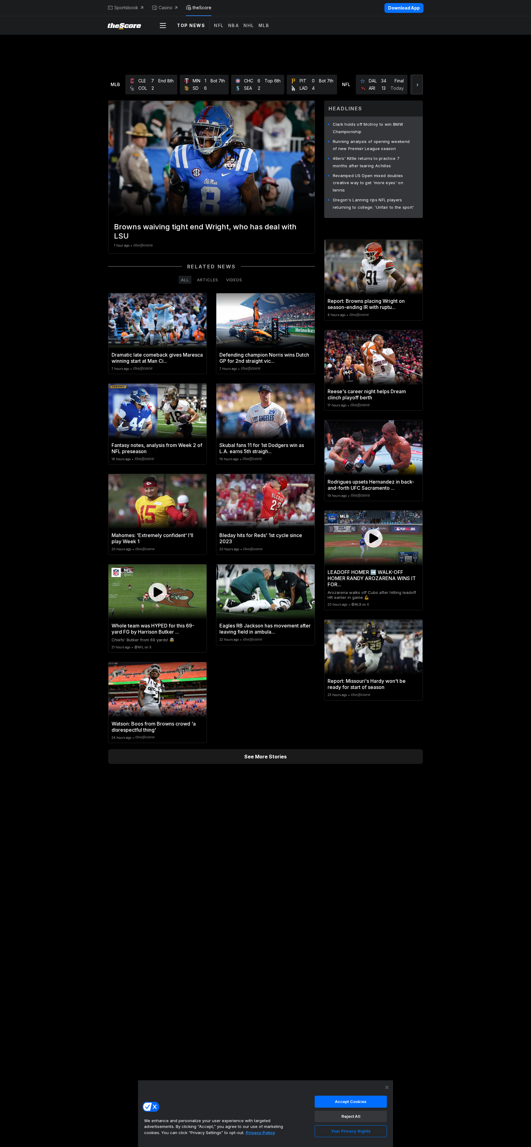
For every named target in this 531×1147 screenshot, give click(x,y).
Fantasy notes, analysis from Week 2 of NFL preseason (157, 448)
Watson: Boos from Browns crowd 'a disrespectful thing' (154, 727)
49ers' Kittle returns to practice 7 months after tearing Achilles (366, 162)
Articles (207, 279)
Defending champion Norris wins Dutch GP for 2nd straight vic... (264, 358)
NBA (233, 25)
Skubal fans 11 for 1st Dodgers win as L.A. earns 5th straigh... (261, 448)
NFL (219, 25)
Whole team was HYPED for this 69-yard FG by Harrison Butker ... (153, 629)
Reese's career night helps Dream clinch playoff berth (367, 394)
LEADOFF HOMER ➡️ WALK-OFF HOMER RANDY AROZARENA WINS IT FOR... (372, 578)
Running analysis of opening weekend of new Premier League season (371, 145)
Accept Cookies (351, 1101)
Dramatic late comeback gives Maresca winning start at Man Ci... (157, 358)
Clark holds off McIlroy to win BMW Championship (368, 128)
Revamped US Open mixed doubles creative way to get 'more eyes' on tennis (368, 183)
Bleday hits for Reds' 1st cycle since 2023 (260, 538)
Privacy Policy (260, 1132)
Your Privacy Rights (351, 1131)
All (185, 279)
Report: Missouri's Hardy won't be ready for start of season (367, 684)
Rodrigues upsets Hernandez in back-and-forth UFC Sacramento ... (371, 485)
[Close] (387, 1087)
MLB (263, 25)
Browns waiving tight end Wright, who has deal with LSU (205, 231)
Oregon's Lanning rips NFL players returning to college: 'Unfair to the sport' (373, 203)
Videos (234, 279)
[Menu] (163, 25)
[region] (265, 1113)
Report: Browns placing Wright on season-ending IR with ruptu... (366, 304)
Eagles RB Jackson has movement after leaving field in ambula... (265, 629)
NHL (248, 25)
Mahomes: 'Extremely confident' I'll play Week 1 (152, 538)
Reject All (350, 1116)
